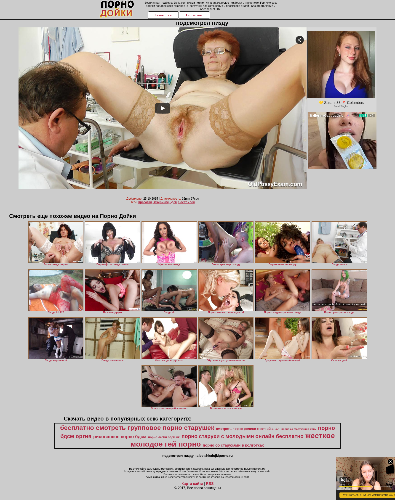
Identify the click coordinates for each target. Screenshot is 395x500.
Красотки (145, 202)
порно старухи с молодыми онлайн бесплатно (242, 436)
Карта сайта (192, 484)
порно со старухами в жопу (298, 429)
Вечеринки (161, 202)
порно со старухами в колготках (233, 445)
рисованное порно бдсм (119, 436)
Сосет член (186, 202)
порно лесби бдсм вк (164, 437)
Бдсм (173, 202)
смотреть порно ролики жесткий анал (248, 429)
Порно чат (194, 15)
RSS (210, 484)
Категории (163, 15)
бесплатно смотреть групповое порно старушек (137, 427)
